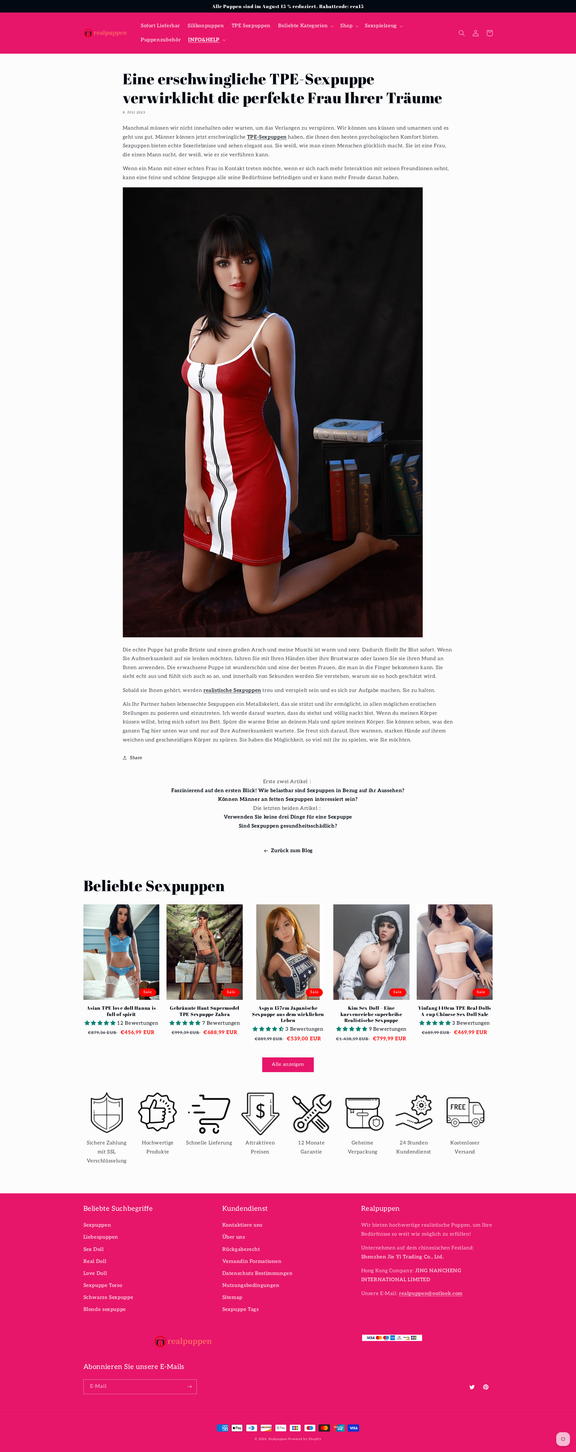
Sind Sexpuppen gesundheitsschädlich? (288, 826)
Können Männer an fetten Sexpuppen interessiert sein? (288, 799)
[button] (305, 26)
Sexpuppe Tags (240, 1309)
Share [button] (136, 757)
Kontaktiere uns (242, 1225)
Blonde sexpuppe (104, 1309)
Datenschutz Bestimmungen (257, 1273)
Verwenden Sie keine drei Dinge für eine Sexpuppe (288, 817)
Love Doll (95, 1273)
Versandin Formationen (252, 1261)
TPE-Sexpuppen (267, 137)
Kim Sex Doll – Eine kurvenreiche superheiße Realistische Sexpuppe (371, 1014)
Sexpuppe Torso (102, 1285)
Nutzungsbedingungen (251, 1285)
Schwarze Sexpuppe (108, 1297)
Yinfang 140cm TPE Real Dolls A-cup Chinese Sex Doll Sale (454, 1011)
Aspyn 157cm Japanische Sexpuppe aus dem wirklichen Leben (288, 1014)
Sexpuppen (97, 1225)
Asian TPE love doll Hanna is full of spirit (121, 1011)
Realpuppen (277, 1439)
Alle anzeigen (288, 1064)
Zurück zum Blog (292, 851)
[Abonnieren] (189, 1386)
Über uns (233, 1237)
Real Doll (94, 1261)
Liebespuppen (100, 1237)
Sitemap (232, 1297)
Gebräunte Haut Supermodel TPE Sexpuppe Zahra (204, 1011)
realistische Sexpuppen (232, 690)
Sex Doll (93, 1249)
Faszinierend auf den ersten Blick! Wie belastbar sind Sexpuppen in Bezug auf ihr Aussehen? (288, 791)
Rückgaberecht (241, 1249)
